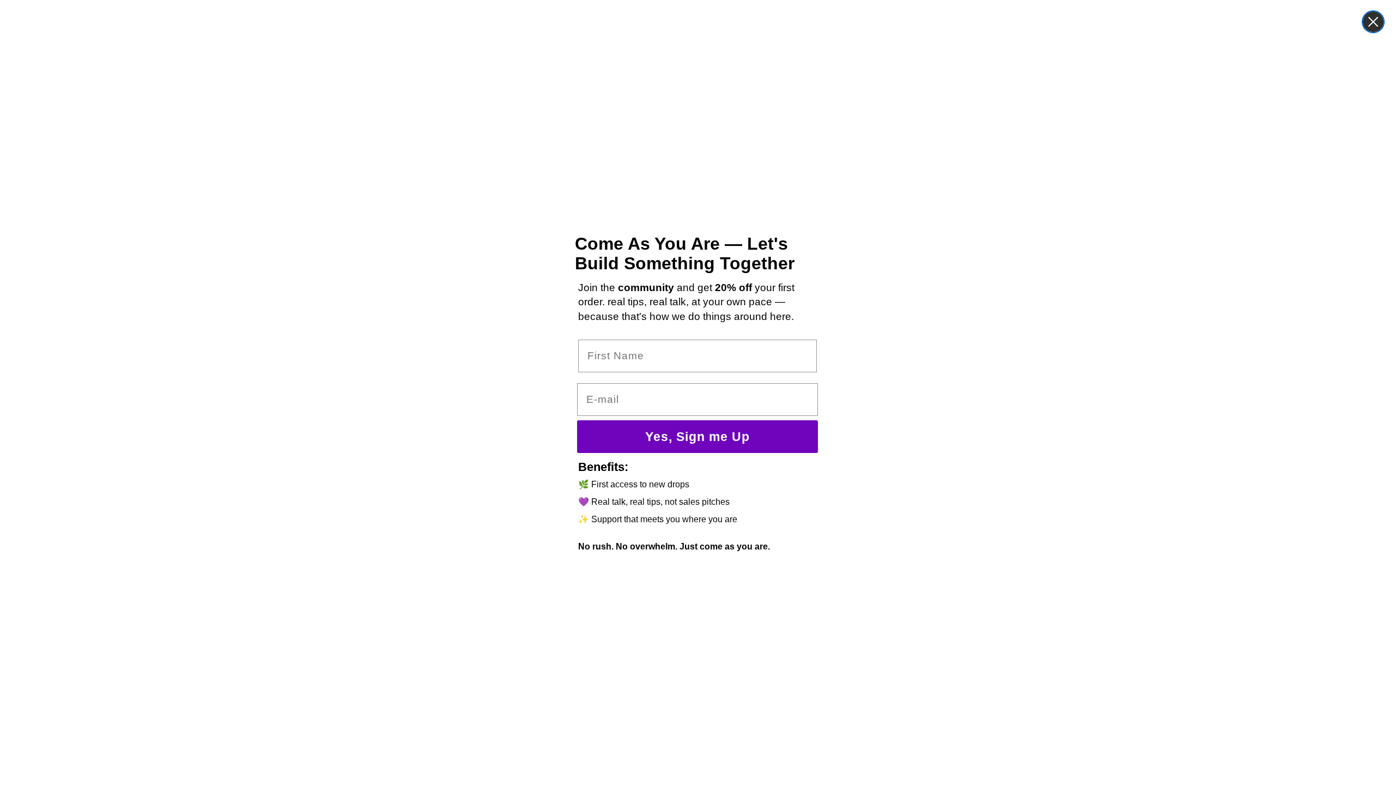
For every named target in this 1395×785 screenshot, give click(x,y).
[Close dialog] (1373, 22)
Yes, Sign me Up (697, 437)
